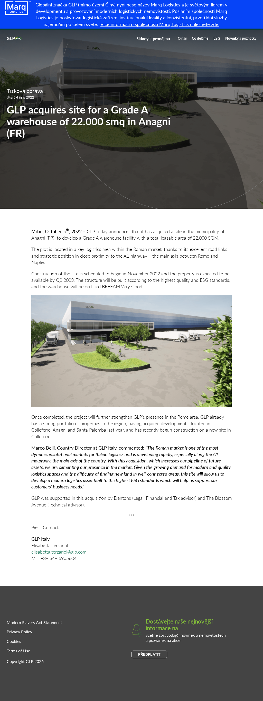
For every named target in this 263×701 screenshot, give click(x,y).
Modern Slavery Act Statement (34, 622)
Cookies (14, 641)
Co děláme (200, 38)
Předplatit (149, 654)
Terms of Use (18, 651)
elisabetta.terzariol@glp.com (58, 551)
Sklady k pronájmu (153, 38)
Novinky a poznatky (240, 38)
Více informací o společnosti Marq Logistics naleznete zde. (159, 24)
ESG (216, 38)
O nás (182, 38)
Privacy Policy (19, 632)
